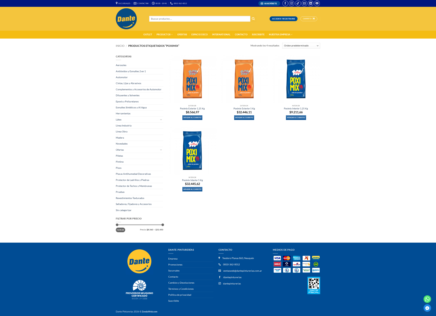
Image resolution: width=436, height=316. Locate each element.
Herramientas (123, 113)
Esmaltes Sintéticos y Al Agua (131, 107)
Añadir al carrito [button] (192, 118)
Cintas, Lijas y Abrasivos (128, 83)
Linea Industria (123, 125)
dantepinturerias (232, 283)
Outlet (147, 34)
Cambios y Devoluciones (181, 282)
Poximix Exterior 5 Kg (244, 108)
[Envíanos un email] (304, 3)
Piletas (119, 155)
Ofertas (182, 34)
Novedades (122, 143)
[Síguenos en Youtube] (317, 3)
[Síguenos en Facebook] (285, 3)
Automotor (122, 77)
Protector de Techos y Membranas (134, 185)
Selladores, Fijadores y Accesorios (134, 204)
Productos (163, 34)
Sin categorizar (123, 210)
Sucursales (174, 270)
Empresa (172, 258)
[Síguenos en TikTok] (298, 3)
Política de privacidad (179, 294)
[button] (269, 3)
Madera (120, 137)
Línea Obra (121, 131)
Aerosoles (121, 65)
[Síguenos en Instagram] (291, 3)
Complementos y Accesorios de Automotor (138, 89)
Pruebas (120, 191)
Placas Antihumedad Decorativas (133, 173)
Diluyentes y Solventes (127, 95)
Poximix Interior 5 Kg (192, 180)
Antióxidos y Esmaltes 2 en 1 (131, 71)
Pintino (120, 161)
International (221, 34)
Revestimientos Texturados (130, 198)
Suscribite (258, 34)
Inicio (120, 45)
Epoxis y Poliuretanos (127, 101)
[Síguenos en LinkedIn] (311, 3)
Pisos (118, 167)
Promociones (175, 264)
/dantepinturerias (232, 277)
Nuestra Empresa (279, 34)
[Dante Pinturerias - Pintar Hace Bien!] (130, 19)
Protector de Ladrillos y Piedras (132, 179)
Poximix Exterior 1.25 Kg (192, 108)
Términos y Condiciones (181, 288)
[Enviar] (253, 19)
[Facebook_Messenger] (427, 308)
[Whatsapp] (427, 299)
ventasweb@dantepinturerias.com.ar (242, 270)
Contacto (241, 34)
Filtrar (120, 230)
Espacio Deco (199, 34)
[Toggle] (161, 119)
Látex (118, 119)
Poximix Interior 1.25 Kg (296, 108)
